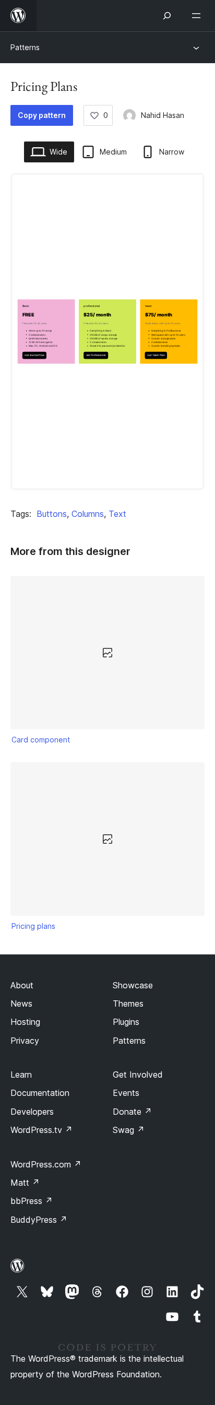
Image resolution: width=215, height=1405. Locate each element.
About (21, 985)
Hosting (25, 1022)
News (21, 1003)
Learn (21, 1074)
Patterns (25, 47)
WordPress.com (45, 1164)
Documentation (39, 1093)
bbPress (31, 1201)
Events (126, 1093)
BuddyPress (38, 1219)
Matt (25, 1182)
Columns (87, 514)
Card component (40, 739)
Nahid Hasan (162, 115)
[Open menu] (198, 15)
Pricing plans (33, 926)
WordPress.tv (41, 1130)
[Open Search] (167, 15)
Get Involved (138, 1074)
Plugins (126, 1022)
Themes (128, 1003)
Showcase (133, 985)
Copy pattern (42, 115)
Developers (32, 1111)
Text (117, 514)
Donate (132, 1111)
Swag (129, 1130)
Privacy (24, 1040)
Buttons (52, 514)
